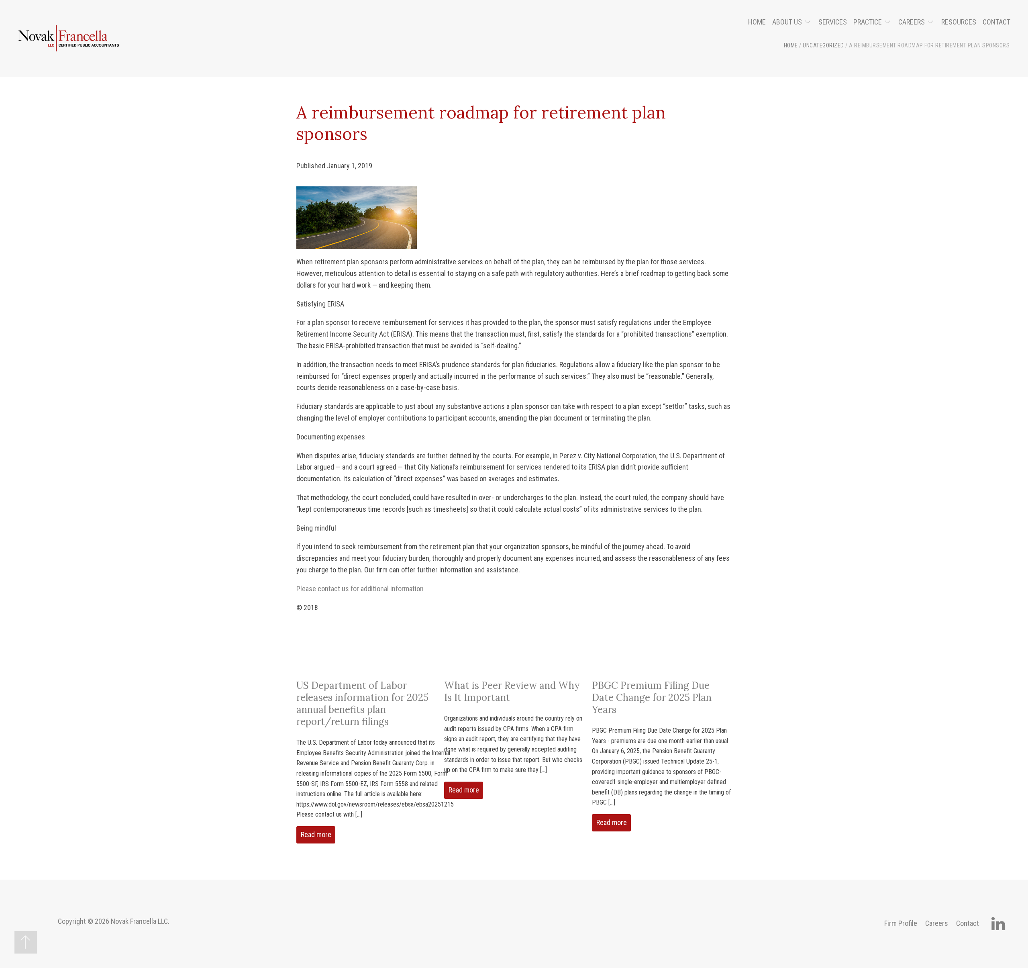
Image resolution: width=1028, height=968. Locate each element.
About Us (787, 22)
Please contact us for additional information (360, 588)
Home (757, 22)
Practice (867, 22)
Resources (958, 22)
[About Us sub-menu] (809, 22)
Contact (996, 22)
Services (832, 22)
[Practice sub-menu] (889, 22)
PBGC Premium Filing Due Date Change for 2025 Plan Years (652, 697)
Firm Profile (900, 923)
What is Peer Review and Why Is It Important (511, 691)
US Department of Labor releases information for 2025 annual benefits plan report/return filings (362, 703)
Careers (911, 22)
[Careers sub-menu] (932, 22)
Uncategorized (823, 45)
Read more (316, 834)
